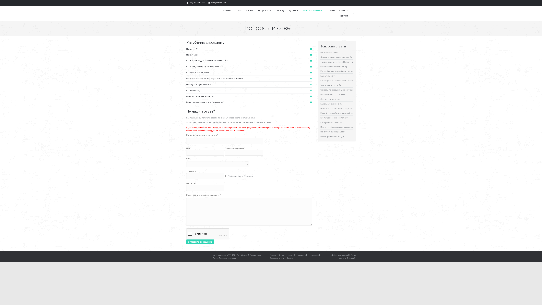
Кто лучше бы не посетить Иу (334, 118)
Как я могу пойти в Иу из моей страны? (204, 67)
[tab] (249, 48)
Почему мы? (192, 55)
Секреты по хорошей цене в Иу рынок (338, 90)
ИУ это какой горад (329, 52)
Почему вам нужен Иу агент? (199, 84)
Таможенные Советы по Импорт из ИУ (338, 62)
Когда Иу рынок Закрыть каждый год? (337, 113)
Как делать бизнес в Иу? (197, 72)
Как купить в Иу (327, 76)
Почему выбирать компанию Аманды (337, 127)
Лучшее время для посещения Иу (336, 57)
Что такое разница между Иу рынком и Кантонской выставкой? (215, 78)
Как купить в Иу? (194, 90)
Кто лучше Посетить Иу (331, 122)
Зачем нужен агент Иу (330, 85)
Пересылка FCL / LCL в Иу (332, 94)
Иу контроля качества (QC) (332, 136)
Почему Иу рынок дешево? (332, 132)
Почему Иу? (191, 49)
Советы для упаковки (330, 99)
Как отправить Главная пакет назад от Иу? (340, 80)
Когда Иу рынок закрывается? (200, 96)
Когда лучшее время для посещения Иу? (205, 102)
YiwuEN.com (242, 255)
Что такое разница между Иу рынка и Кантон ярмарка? (345, 108)
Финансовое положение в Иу (333, 66)
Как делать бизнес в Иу (331, 104)
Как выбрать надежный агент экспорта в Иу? (207, 61)
